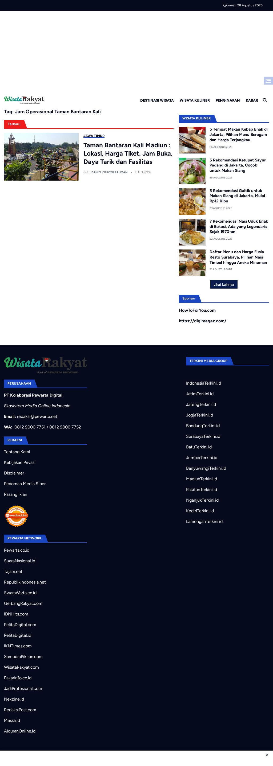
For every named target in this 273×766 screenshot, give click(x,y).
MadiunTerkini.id (201, 478)
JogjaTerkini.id (199, 415)
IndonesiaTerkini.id (203, 383)
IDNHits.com (16, 614)
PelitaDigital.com (20, 624)
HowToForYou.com (197, 310)
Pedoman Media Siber (25, 483)
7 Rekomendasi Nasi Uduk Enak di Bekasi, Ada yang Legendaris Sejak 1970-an (239, 226)
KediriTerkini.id (200, 510)
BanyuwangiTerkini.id (206, 468)
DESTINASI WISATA (157, 100)
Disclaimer (14, 473)
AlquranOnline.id (19, 731)
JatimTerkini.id (200, 393)
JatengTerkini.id (201, 404)
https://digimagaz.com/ (202, 320)
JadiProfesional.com (23, 688)
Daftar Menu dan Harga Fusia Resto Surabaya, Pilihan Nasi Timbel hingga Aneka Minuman (238, 257)
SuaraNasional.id (19, 560)
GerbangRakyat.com (23, 603)
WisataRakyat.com (21, 667)
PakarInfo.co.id (17, 677)
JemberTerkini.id (201, 457)
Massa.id (12, 720)
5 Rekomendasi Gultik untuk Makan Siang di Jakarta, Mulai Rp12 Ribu (237, 196)
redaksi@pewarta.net (37, 416)
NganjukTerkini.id (202, 500)
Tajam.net (13, 571)
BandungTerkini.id (203, 425)
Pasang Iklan (15, 494)
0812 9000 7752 (65, 427)
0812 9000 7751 (30, 427)
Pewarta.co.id (16, 550)
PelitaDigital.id (17, 635)
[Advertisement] (136, 50)
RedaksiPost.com (20, 709)
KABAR (252, 100)
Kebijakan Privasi (19, 462)
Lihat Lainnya (224, 284)
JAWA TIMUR (94, 136)
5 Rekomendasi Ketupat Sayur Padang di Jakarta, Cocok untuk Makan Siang (238, 165)
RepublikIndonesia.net (25, 582)
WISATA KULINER (195, 100)
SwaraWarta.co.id (20, 592)
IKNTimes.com (18, 645)
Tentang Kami (17, 451)
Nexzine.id (14, 699)
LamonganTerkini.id (204, 521)
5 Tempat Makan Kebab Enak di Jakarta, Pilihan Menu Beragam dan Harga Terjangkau (239, 134)
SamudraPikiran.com (23, 656)
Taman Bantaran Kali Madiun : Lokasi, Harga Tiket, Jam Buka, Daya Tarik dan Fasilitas (127, 153)
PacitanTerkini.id (201, 489)
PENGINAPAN (228, 100)
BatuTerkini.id (199, 446)
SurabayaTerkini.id (203, 436)
